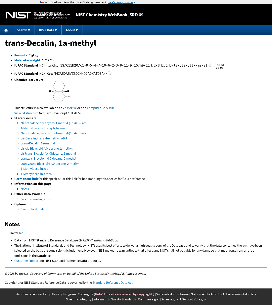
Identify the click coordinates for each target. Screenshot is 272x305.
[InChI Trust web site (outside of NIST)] (220, 68)
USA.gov (186, 299)
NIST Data (46, 30)
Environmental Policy (241, 294)
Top (21, 233)
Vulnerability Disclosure (172, 294)
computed (94, 108)
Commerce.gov (148, 299)
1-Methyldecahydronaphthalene (43, 128)
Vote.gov (200, 299)
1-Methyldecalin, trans (36, 174)
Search (22, 30)
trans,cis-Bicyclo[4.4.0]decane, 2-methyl (48, 158)
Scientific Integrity (78, 299)
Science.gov (169, 299)
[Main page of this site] (6, 30)
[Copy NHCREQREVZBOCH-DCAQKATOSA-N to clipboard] (110, 74)
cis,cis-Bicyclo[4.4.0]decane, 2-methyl (46, 148)
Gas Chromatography (36, 199)
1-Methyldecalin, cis (34, 168)
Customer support (27, 260)
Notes (25, 189)
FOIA (221, 294)
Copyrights (85, 294)
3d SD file (108, 108)
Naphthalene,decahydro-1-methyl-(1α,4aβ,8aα (53, 123)
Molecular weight (27, 60)
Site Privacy (23, 294)
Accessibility (41, 294)
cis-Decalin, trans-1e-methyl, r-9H (44, 138)
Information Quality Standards (114, 299)
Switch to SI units (33, 209)
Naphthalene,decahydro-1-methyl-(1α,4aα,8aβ (53, 133)
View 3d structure (26, 113)
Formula (20, 55)
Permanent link (26, 179)
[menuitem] (6, 30)
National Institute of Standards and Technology (38, 14)
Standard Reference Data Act (112, 282)
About (70, 30)
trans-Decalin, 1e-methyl (38, 143)
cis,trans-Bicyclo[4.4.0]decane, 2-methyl (48, 153)
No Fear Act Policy (203, 294)
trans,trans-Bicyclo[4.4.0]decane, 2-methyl (50, 163)
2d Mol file (70, 108)
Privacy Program (64, 294)
